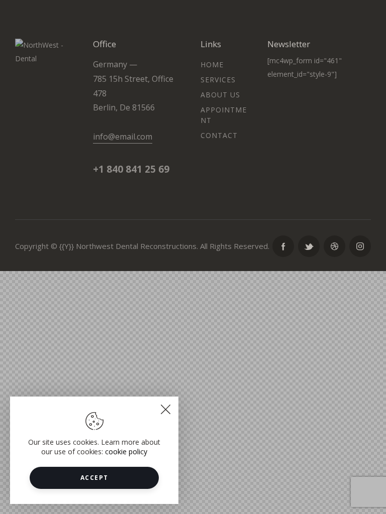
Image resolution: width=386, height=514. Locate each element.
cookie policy (126, 451)
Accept (94, 477)
